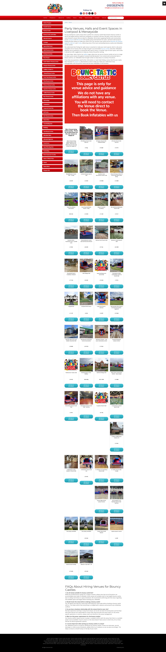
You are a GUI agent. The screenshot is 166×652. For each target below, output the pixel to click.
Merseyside (80, 39)
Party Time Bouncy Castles (49, 77)
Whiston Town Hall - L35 (86, 564)
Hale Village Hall (86, 273)
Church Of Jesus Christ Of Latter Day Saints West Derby (117, 175)
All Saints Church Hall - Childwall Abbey (101, 141)
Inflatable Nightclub (48, 139)
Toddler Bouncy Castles (49, 93)
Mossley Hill (114, 41)
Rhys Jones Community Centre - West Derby (116, 373)
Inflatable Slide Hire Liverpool (87, 643)
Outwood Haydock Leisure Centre (116, 340)
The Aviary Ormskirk (71, 531)
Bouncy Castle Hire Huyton (114, 639)
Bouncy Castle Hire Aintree (64, 638)
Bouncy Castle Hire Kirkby (91, 641)
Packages (45, 42)
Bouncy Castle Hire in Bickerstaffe (51, 641)
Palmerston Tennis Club (71, 372)
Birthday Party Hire (47, 54)
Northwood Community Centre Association (86, 340)
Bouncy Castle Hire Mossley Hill (77, 642)
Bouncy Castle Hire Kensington (78, 641)
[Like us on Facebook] (81, 13)
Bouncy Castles (47, 30)
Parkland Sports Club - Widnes (86, 373)
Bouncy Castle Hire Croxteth (52, 639)
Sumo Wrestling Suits (48, 147)
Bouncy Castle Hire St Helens (115, 642)
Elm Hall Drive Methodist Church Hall (116, 208)
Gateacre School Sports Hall (116, 241)
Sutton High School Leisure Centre (101, 501)
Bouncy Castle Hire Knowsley (103, 641)
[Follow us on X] (92, 13)
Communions (46, 104)
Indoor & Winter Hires (48, 158)
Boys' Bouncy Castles (48, 96)
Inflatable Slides (47, 135)
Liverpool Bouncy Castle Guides (100, 643)
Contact (97, 18)
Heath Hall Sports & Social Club (101, 274)
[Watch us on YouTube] (95, 13)
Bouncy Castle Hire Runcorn (90, 642)
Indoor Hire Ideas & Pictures (75, 643)
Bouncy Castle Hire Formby (76, 639)
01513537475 (115, 5)
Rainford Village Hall (101, 372)
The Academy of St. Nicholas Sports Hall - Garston (117, 502)
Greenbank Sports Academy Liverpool (71, 274)
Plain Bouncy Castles (48, 81)
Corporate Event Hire (48, 108)
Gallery (68, 18)
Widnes (120, 41)
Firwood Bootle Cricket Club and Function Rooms (86, 241)
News (74, 18)
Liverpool (71, 39)
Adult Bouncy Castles (48, 50)
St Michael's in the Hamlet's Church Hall (71, 470)
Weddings (45, 127)
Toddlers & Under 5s (48, 69)
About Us (61, 18)
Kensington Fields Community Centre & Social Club (117, 275)
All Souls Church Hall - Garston (117, 141)
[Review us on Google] (84, 13)
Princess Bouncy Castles (49, 85)
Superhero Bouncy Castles (49, 89)
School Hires (46, 120)
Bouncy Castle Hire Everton (64, 639)
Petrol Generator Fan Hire (49, 154)
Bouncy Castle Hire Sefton (102, 642)
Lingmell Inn (71, 306)
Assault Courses (47, 27)
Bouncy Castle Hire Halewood (101, 639)
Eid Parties (46, 112)
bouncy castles (105, 48)
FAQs (80, 18)
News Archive (111, 643)
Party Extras (46, 143)
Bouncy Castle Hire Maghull (51, 642)
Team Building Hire (47, 123)
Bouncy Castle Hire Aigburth (53, 638)
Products (52, 18)
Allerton (72, 43)
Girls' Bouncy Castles (48, 116)
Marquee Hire (46, 170)
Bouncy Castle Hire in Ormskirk (65, 641)
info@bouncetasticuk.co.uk (114, 8)
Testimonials (88, 18)
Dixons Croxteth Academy (101, 208)
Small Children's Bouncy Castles (50, 61)
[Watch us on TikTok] (89, 13)
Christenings (46, 100)
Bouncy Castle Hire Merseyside (63, 642)
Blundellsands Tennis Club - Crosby (71, 174)
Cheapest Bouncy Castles (49, 65)
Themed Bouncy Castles (49, 73)
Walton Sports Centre (117, 531)
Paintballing (46, 151)
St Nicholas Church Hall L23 (86, 470)
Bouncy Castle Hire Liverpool (116, 641)
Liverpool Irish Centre (86, 306)
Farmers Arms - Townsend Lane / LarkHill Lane (71, 241)
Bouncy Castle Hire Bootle (101, 638)
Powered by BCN (120, 647)
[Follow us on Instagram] (87, 13)
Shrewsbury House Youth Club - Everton (86, 406)
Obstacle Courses (47, 38)
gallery (86, 54)
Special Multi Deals (48, 46)
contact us (77, 61)
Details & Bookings (71, 152)
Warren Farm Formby (71, 564)
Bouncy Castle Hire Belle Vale (89, 638)
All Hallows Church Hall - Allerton (86, 141)
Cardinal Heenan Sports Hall (86, 174)
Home (45, 18)
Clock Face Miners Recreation (71, 208)
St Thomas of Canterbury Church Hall (101, 470)
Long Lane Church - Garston (101, 307)
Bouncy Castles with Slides (49, 34)
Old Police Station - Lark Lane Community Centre (101, 340)
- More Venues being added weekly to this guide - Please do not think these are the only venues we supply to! (71, 143)
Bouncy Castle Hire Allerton (77, 638)
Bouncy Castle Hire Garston (89, 639)
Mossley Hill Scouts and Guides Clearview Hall (71, 340)
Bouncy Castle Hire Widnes (62, 643)
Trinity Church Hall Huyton (101, 532)
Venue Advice (46, 166)
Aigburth (67, 43)
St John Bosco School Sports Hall (116, 406)
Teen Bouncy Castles (48, 131)
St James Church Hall (101, 405)
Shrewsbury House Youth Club (71, 406)
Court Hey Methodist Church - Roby (86, 208)
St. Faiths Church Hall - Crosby (116, 470)
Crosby (80, 43)
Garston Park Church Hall (101, 240)
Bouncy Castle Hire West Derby (49, 643)
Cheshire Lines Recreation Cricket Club (101, 174)
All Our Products (47, 23)
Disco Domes (46, 58)
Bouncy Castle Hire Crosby (113, 638)
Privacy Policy (117, 643)
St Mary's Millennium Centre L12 (116, 437)
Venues (104, 18)
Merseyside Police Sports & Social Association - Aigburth (116, 308)
